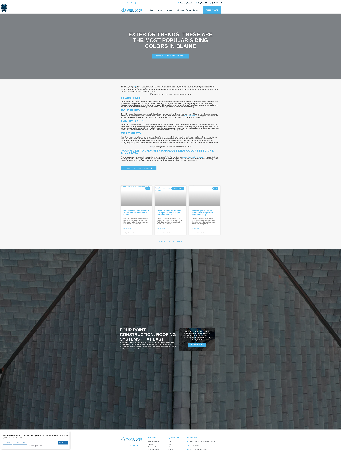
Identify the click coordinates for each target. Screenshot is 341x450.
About (151, 10)
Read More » (127, 228)
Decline (7, 442)
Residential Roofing (154, 441)
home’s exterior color (190, 115)
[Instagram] (131, 3)
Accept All (62, 442)
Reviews (189, 10)
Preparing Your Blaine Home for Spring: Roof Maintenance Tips (202, 213)
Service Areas (179, 10)
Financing (169, 10)
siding (135, 86)
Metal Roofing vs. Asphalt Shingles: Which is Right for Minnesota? (169, 213)
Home (170, 441)
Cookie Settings (20, 442)
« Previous (162, 241)
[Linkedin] (136, 3)
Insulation (151, 444)
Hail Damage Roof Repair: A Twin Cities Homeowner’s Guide (136, 213)
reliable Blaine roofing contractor (192, 157)
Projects (195, 10)
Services (159, 10)
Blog (169, 444)
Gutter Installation (153, 447)
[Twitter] (127, 3)
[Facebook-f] (123, 3)
